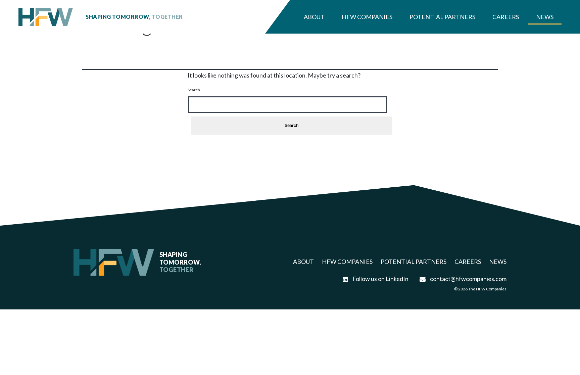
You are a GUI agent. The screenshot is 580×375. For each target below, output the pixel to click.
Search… (195, 90)
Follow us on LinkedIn (379, 278)
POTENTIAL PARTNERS (413, 261)
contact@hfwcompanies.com (467, 278)
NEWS (497, 261)
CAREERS (467, 261)
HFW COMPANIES (347, 261)
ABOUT (303, 261)
